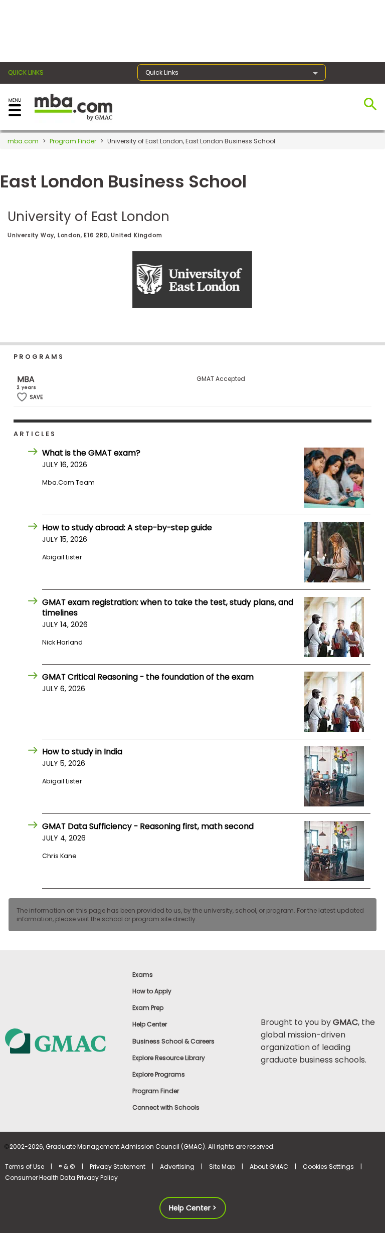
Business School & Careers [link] (173, 1041)
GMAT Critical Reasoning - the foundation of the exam (148, 677)
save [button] (22, 397)
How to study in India (82, 751)
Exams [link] (142, 974)
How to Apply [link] (151, 991)
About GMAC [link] (269, 1166)
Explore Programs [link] (158, 1074)
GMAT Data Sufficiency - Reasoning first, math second (148, 826)
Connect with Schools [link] (166, 1107)
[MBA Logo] (73, 106)
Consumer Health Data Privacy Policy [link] (61, 1177)
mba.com (23, 141)
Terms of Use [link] (24, 1166)
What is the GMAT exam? (91, 453)
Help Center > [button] (193, 1208)
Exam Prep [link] (147, 1007)
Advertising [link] (177, 1166)
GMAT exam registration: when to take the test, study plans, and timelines (167, 607)
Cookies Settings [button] (328, 1166)
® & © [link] (67, 1166)
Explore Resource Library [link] (168, 1058)
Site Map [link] (222, 1166)
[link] (64, 1040)
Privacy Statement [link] (117, 1166)
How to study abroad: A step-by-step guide (127, 527)
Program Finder (73, 141)
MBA (26, 379)
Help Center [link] (149, 1024)
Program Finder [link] (155, 1091)
